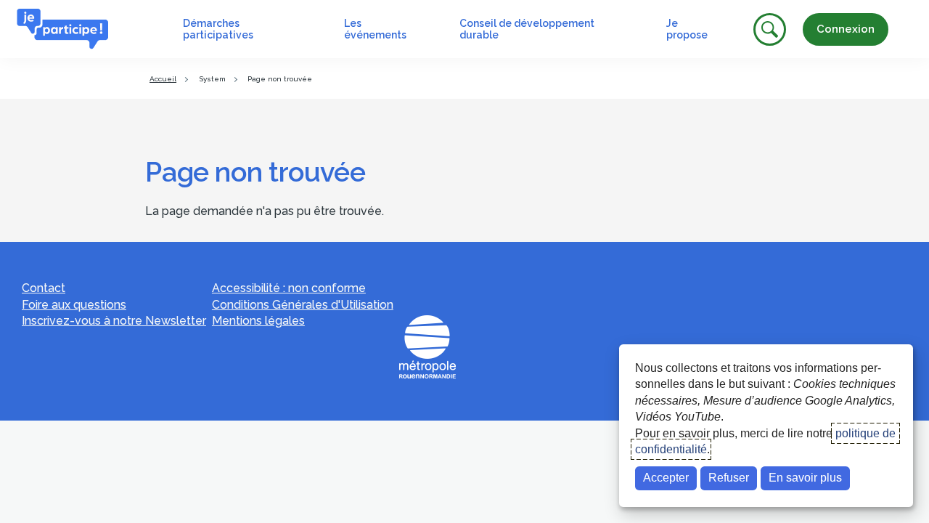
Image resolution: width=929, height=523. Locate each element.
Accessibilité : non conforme (289, 288)
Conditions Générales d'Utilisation (302, 305)
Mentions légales (258, 321)
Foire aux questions (74, 305)
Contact (43, 288)
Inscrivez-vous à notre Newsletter (114, 321)
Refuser (728, 477)
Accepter (666, 477)
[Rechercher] (770, 29)
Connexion (846, 29)
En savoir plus (805, 477)
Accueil (163, 79)
